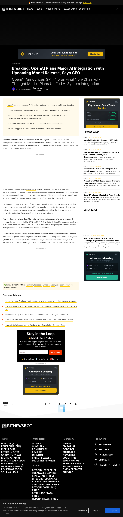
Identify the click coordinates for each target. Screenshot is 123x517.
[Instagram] (96, 455)
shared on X (31, 189)
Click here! (87, 3)
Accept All (112, 511)
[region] (61, 508)
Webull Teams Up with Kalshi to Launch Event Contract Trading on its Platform (36, 314)
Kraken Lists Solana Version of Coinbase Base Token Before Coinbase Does (35, 325)
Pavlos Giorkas (24, 89)
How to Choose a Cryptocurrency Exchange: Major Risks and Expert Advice (101, 239)
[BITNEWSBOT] (13, 9)
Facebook (38, 285)
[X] (65, 403)
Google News (65, 285)
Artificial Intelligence (9, 404)
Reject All (96, 511)
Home (13, 63)
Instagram (106, 454)
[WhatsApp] (76, 403)
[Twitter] (96, 450)
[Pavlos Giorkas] (14, 89)
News (18, 63)
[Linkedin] (96, 460)
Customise (81, 511)
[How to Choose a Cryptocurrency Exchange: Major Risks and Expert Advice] (101, 223)
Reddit (103, 464)
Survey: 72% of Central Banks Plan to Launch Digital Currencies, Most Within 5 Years (39, 320)
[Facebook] (59, 403)
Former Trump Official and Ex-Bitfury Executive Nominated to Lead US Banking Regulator (41, 301)
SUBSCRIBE (55, 353)
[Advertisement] (41, 170)
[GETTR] (109, 465)
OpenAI (10, 105)
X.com (53, 285)
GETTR (116, 464)
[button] (117, 9)
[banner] (61, 54)
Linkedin (104, 459)
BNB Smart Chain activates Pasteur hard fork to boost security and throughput (101, 154)
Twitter (104, 449)
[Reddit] (96, 465)
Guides (86, 235)
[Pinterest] (70, 403)
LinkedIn (46, 285)
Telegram (29, 285)
